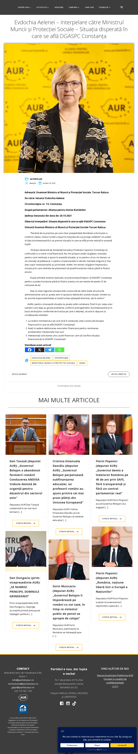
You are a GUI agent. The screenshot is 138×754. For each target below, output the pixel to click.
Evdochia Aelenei (41, 357)
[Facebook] (29, 349)
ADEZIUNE (59, 7)
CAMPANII (73, 7)
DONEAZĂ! (103, 7)
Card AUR (89, 7)
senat (82, 363)
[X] (39, 349)
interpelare (61, 357)
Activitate (42, 7)
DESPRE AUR (23, 7)
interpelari (36, 179)
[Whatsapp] (59, 349)
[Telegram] (49, 349)
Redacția (32, 183)
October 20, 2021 (49, 183)
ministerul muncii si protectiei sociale (53, 363)
